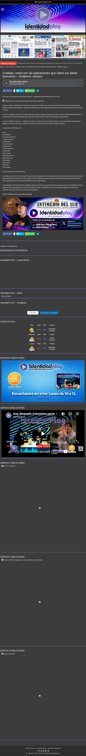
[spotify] (46, 751)
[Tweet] (20, 90)
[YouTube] (44, 751)
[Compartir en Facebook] (8, 90)
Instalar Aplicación (44, 2)
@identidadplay (6, 296)
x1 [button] (80, 83)
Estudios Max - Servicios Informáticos (49, 748)
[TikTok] (41, 751)
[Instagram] (39, 751)
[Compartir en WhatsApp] (30, 90)
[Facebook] (37, 751)
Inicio (3, 67)
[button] (83, 46)
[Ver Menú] (3, 9)
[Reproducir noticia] (6, 83)
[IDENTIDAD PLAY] (43, 18)
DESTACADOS (11, 67)
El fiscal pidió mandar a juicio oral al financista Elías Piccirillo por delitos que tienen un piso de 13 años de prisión (50, 63)
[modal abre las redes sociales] (37, 90)
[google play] (48, 751)
